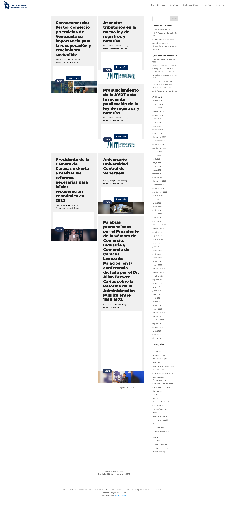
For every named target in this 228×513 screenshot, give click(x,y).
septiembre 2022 (159, 236)
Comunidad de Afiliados (162, 384)
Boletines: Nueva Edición (163, 366)
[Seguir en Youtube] (119, 484)
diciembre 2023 (159, 181)
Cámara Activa (158, 370)
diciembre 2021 (158, 269)
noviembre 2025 (159, 112)
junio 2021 (156, 291)
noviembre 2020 (159, 316)
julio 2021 (156, 287)
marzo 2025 (157, 126)
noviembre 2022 (159, 228)
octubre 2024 (158, 144)
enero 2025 (157, 133)
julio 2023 (156, 199)
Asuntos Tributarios (160, 355)
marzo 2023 (157, 214)
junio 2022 (156, 247)
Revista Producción (160, 420)
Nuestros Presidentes (161, 402)
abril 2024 (156, 166)
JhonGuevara (120, 495)
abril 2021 (156, 298)
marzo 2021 (157, 302)
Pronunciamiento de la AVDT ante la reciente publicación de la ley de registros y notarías (121, 101)
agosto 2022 (157, 239)
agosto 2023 (157, 196)
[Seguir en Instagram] (114, 484)
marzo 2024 (157, 170)
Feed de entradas (160, 444)
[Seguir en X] (109, 484)
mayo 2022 (157, 250)
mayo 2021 (156, 294)
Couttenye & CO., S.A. (161, 29)
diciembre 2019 (159, 338)
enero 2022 (157, 265)
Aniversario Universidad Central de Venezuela (115, 166)
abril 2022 (156, 254)
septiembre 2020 (159, 323)
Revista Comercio (159, 416)
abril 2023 (156, 210)
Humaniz (156, 50)
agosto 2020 (157, 327)
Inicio (152, 5)
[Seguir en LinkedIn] (123, 484)
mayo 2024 (157, 163)
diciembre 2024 (159, 137)
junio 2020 (156, 331)
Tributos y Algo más (160, 431)
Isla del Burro (171, 91)
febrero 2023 (157, 217)
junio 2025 (156, 119)
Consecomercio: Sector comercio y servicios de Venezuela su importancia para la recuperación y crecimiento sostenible (73, 38)
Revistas (155, 424)
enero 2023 (157, 221)
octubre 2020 (158, 320)
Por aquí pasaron (159, 409)
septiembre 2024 (159, 148)
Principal (76, 62)
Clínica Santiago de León (163, 39)
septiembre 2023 (159, 192)
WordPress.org (158, 452)
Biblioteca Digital (190, 5)
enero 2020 (157, 334)
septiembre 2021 (159, 280)
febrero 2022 (157, 261)
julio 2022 (156, 243)
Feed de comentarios (161, 448)
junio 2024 (156, 159)
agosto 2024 (157, 152)
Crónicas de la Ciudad (161, 387)
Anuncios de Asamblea (162, 348)
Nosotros (161, 5)
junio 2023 (156, 203)
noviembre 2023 (159, 185)
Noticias (207, 5)
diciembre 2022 (159, 225)
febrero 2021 (157, 305)
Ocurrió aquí (157, 406)
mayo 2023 (157, 206)
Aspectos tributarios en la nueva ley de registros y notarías (119, 31)
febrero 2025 (157, 130)
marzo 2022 (157, 258)
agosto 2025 (157, 115)
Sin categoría (158, 427)
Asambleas (157, 352)
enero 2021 (157, 309)
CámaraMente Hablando (162, 373)
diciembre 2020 (159, 313)
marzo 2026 (157, 100)
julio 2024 (156, 155)
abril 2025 (156, 122)
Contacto (220, 5)
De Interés (157, 391)
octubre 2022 (158, 232)
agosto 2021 (157, 283)
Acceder (156, 441)
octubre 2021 (157, 276)
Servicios (174, 5)
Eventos (155, 394)
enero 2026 (157, 108)
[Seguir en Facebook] (104, 484)
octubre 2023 (158, 188)
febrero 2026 (157, 104)
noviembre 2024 (159, 141)
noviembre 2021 (159, 272)
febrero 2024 (157, 174)
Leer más (74, 78)
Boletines (156, 362)
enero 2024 (157, 177)
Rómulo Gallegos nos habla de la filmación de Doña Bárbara (164, 69)
